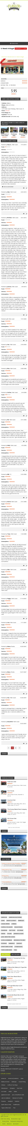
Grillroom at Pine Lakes (5, 134)
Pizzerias (3, 943)
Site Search (16, 1124)
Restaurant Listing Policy (16, 1121)
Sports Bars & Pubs (6, 946)
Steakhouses (18, 946)
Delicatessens (10, 56)
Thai (15, 950)
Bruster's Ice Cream (23, 134)
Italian (9, 933)
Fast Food (12, 930)
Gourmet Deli (11, 800)
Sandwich (11, 943)
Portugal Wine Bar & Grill (14, 986)
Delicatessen (18, 927)
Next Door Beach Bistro (14, 976)
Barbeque (21, 920)
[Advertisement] (13, 26)
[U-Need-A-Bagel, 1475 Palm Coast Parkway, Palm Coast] (13, 66)
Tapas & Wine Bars (6, 950)
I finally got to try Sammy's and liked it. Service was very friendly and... (14, 865)
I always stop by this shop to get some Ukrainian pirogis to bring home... (15, 877)
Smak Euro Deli (11, 781)
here (13, 1048)
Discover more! (5, 1066)
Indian (3, 933)
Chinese (14, 924)
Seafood (19, 943)
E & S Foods (10, 791)
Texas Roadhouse (6, 882)
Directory (3, 56)
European (4, 930)
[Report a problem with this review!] (23, 188)
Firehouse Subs (14, 134)
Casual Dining (5, 924)
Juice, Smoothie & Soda (8, 937)
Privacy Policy (5, 1121)
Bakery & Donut (11, 920)
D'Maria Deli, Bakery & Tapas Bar (17, 967)
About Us (9, 1124)
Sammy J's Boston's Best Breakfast (11, 863)
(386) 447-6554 (10, 105)
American (4, 917)
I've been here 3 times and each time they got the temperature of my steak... (14, 883)
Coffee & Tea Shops (6, 927)
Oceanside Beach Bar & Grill (15, 995)
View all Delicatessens (14, 827)
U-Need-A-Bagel (20, 56)
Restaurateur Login (16, 1118)
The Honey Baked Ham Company (17, 809)
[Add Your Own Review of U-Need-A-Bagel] (26, 188)
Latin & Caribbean (6, 940)
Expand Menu (14, 43)
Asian (2, 920)
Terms (3, 1124)
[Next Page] (19, 748)
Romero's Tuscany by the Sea (16, 958)
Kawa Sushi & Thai (6, 869)
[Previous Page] (8, 748)
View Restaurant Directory (14, 1004)
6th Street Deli (11, 818)
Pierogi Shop (5, 875)
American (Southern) (15, 917)
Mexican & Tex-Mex (19, 940)
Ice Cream (20, 930)
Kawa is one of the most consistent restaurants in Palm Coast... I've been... (15, 871)
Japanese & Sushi (18, 933)
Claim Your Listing (5, 1118)
